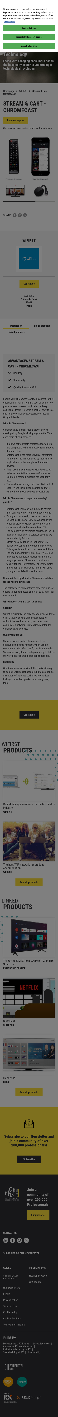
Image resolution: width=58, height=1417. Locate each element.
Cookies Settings (29, 28)
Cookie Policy (9, 21)
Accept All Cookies (29, 46)
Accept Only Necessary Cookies (29, 37)
